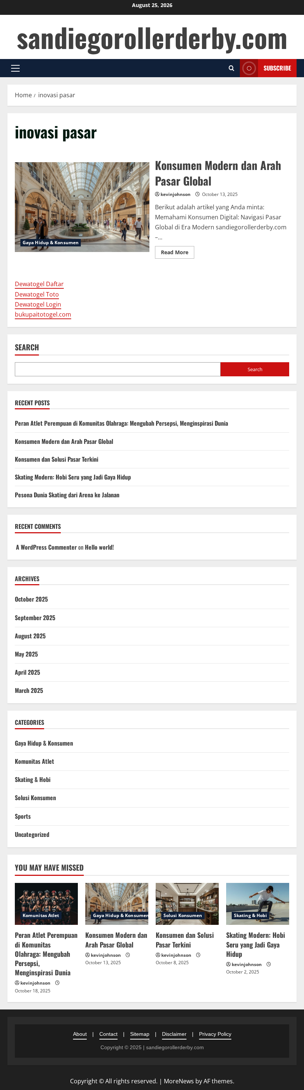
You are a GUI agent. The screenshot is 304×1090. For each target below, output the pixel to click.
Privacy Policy (215, 1034)
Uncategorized (32, 834)
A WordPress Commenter (46, 547)
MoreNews (179, 1081)
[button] (15, 68)
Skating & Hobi (32, 779)
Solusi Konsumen (35, 797)
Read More (177, 253)
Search (27, 347)
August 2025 (30, 635)
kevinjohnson (176, 194)
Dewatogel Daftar (39, 284)
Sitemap (139, 1034)
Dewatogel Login (38, 304)
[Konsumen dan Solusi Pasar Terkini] (187, 904)
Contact (108, 1034)
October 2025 (31, 599)
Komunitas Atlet (34, 761)
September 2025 (35, 617)
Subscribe (277, 67)
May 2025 (26, 653)
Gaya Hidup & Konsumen (51, 242)
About (80, 1034)
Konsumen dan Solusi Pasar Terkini (56, 459)
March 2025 (29, 690)
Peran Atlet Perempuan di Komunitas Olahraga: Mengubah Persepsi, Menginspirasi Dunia (121, 423)
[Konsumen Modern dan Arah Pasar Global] (116, 904)
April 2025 (27, 672)
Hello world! (99, 547)
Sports (23, 816)
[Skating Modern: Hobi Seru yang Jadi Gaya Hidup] (257, 904)
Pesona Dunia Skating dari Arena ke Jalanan (67, 494)
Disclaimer (174, 1034)
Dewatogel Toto (37, 294)
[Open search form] (231, 68)
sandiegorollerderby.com (152, 37)
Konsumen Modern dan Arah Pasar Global (82, 207)
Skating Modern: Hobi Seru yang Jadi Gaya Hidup (73, 476)
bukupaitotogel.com (43, 314)
